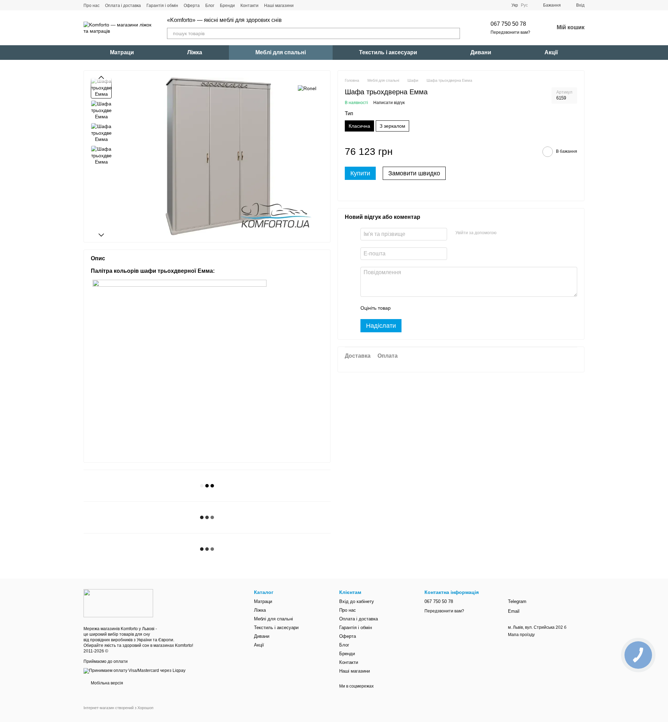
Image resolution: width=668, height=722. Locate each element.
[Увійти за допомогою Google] (515, 233)
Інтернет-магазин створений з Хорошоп (118, 708)
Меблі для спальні (280, 52)
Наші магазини (279, 5)
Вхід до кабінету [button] (356, 601)
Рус (524, 5)
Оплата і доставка (123, 5)
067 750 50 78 (508, 24)
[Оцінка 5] (446, 308)
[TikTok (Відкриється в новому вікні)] (312, 5)
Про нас (92, 5)
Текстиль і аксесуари (388, 52)
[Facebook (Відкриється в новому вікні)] (320, 5)
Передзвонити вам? (510, 32)
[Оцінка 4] (435, 308)
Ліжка (194, 52)
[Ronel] (307, 88)
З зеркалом (392, 126)
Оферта (192, 5)
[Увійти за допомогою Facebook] (504, 233)
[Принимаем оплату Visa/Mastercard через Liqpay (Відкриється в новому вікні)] (134, 670)
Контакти (249, 5)
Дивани (480, 52)
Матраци (122, 52)
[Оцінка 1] (402, 308)
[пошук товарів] (454, 33)
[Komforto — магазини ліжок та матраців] (118, 603)
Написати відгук (389, 102)
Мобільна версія (106, 683)
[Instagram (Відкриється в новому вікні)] (303, 5)
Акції (551, 52)
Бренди (227, 5)
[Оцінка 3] (424, 308)
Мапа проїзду (521, 634)
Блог (209, 5)
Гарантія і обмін (162, 5)
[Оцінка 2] (413, 308)
